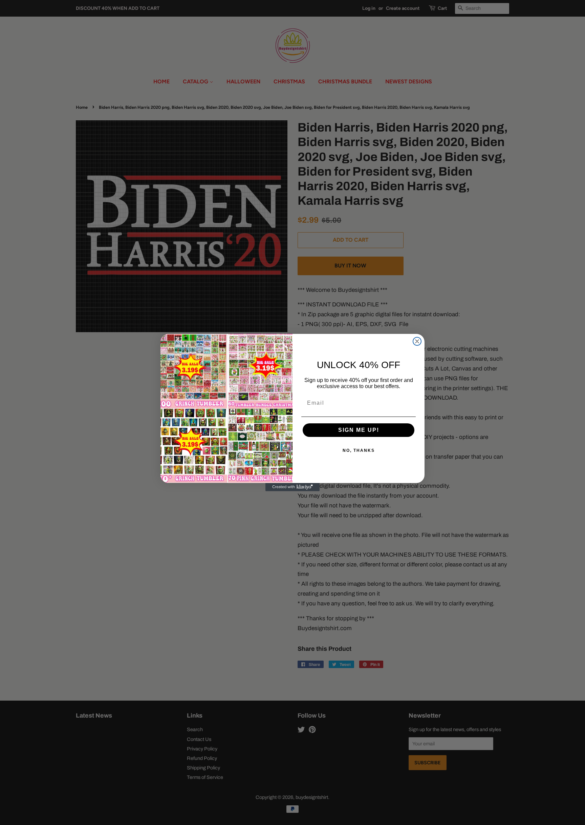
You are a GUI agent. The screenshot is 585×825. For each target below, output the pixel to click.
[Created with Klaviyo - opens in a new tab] (292, 487)
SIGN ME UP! (358, 430)
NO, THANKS (359, 450)
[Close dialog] (417, 341)
